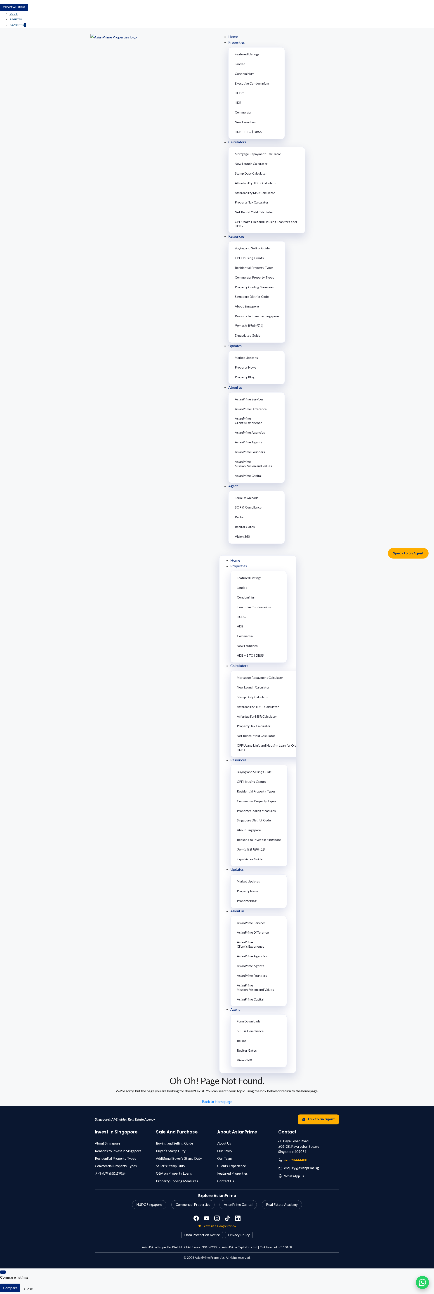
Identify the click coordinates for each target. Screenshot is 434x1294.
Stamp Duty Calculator (251, 173)
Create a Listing (14, 7)
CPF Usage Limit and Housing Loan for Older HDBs (266, 224)
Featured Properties (232, 1173)
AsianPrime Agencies (250, 432)
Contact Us (225, 1181)
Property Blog (245, 377)
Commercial (243, 112)
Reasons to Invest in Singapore (257, 316)
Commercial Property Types (254, 277)
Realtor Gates (245, 527)
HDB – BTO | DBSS (248, 132)
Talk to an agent (321, 1119)
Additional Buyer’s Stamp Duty (179, 1158)
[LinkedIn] (238, 1218)
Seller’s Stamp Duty (170, 1166)
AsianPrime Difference (251, 409)
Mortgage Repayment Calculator (258, 154)
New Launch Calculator (251, 164)
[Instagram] (217, 1218)
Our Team (224, 1158)
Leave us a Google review (219, 1226)
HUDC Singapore (149, 1204)
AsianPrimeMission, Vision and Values (253, 464)
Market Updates (246, 358)
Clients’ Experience (231, 1166)
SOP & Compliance (248, 507)
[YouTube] (206, 1218)
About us (235, 387)
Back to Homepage (217, 1101)
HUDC (239, 93)
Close (28, 1289)
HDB (238, 102)
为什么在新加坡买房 (249, 326)
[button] (281, 550)
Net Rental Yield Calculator (254, 212)
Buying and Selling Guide (252, 248)
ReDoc (239, 517)
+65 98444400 (295, 1160)
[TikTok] (227, 1218)
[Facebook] (196, 1218)
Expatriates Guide (247, 335)
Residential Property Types (254, 268)
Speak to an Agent (408, 553)
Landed (240, 64)
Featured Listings (247, 54)
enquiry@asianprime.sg (301, 1168)
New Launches (245, 122)
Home (233, 36)
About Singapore (247, 306)
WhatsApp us (294, 1176)
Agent (233, 486)
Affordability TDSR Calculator (256, 183)
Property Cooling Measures (254, 287)
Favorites (18, 25)
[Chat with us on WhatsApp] (422, 1282)
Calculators (237, 142)
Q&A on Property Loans (174, 1173)
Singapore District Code (252, 296)
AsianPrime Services (249, 399)
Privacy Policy (239, 1235)
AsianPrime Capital (248, 476)
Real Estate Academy (282, 1204)
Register (16, 19)
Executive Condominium (252, 83)
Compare (10, 1288)
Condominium (244, 74)
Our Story (224, 1151)
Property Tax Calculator (251, 202)
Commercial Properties (193, 1204)
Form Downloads (246, 498)
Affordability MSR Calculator (255, 193)
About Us (224, 1143)
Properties (236, 42)
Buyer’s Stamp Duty (171, 1151)
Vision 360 (242, 536)
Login (14, 13)
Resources (236, 236)
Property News (245, 367)
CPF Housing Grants (249, 258)
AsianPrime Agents (248, 442)
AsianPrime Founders (250, 452)
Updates (235, 345)
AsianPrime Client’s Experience (248, 420)
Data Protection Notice (202, 1235)
